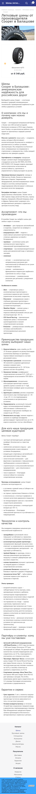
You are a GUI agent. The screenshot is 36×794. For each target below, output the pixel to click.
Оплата (18, 758)
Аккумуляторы (18, 744)
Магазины (18, 774)
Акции (18, 763)
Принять (31, 786)
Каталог (18, 727)
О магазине (18, 768)
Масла (18, 747)
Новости (18, 772)
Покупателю (18, 751)
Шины (18, 730)
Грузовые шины (18, 733)
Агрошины (18, 739)
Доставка (18, 755)
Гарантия (18, 761)
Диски (18, 741)
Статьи (18, 777)
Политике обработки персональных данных (14, 791)
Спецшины (18, 736)
